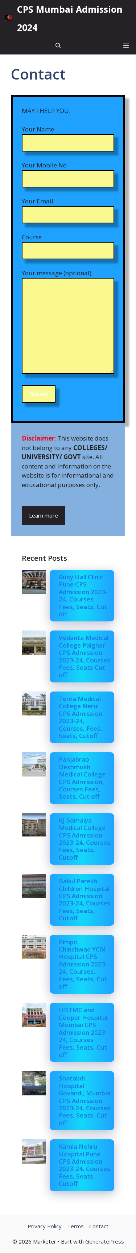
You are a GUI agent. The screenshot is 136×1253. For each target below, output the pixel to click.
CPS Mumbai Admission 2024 (70, 18)
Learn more (43, 515)
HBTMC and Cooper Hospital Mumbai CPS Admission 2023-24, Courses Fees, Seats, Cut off (83, 1032)
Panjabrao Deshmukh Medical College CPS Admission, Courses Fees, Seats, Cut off (82, 777)
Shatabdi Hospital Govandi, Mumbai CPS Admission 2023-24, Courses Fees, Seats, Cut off (84, 1100)
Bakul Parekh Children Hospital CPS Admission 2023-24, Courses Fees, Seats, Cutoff (84, 899)
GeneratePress (104, 1241)
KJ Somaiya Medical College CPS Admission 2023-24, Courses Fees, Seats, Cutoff (84, 838)
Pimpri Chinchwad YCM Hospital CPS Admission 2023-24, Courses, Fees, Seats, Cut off (83, 964)
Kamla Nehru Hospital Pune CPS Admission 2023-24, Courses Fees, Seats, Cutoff (84, 1165)
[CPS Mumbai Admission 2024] (8, 18)
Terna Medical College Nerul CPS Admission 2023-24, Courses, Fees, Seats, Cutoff (80, 717)
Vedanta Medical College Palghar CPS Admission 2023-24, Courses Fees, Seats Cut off (84, 656)
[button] (58, 45)
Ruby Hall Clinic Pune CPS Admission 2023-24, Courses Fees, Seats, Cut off (83, 595)
